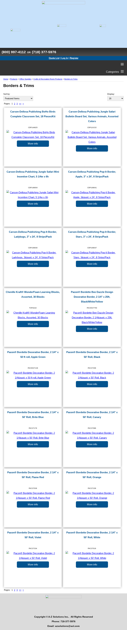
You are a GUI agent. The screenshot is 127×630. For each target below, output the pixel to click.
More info (33, 143)
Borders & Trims (71, 79)
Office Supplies (25, 79)
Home (5, 79)
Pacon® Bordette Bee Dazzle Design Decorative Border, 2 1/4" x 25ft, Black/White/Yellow (92, 297)
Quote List (54, 58)
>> (20, 104)
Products (13, 79)
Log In (64, 58)
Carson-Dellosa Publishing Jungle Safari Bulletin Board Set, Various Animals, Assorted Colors (91, 116)
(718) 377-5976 (44, 52)
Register (74, 58)
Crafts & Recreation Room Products (47, 79)
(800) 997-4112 (14, 52)
